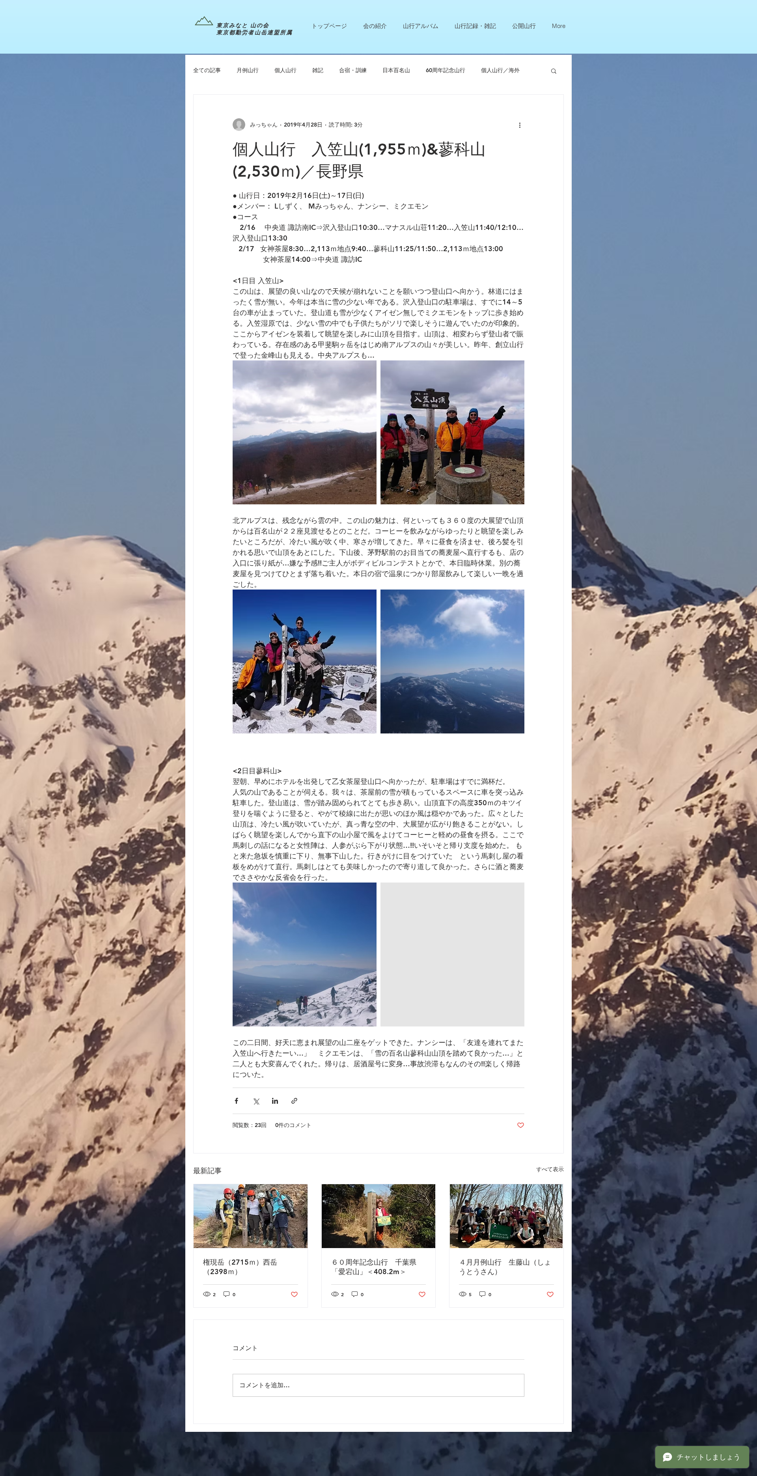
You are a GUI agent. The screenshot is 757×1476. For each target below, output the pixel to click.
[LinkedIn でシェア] (275, 1101)
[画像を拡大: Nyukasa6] (452, 432)
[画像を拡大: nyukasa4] (452, 954)
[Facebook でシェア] (236, 1101)
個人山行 (285, 70)
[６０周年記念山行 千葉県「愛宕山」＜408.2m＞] (379, 1216)
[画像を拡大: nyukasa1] (452, 661)
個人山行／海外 (500, 70)
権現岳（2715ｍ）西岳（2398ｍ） (240, 1267)
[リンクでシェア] (294, 1101)
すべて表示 (550, 1169)
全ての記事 (207, 70)
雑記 (317, 70)
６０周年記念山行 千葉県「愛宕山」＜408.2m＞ (373, 1267)
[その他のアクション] (519, 124)
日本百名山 (396, 70)
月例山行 (248, 70)
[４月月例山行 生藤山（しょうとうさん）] (506, 1216)
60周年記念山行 (445, 70)
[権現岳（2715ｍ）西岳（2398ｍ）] (251, 1216)
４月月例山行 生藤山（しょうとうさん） (505, 1267)
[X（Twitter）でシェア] (255, 1101)
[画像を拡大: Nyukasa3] (305, 661)
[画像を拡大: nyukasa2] (305, 954)
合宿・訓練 (353, 70)
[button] (553, 70)
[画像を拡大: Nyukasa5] (305, 432)
